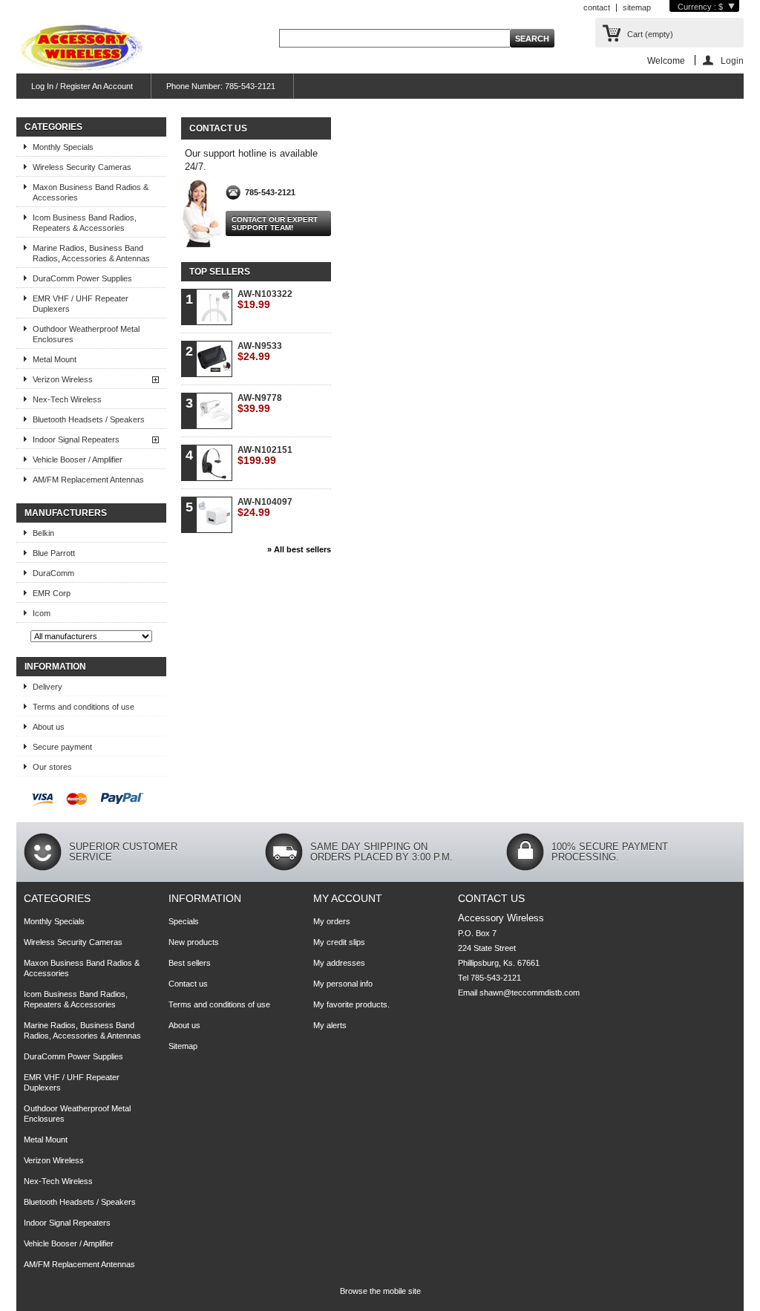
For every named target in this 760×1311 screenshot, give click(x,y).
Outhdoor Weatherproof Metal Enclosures (86, 334)
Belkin (43, 533)
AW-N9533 (260, 351)
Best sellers (189, 962)
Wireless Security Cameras (82, 167)
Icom (41, 613)
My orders (331, 921)
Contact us (188, 983)
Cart (650, 34)
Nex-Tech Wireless (67, 399)
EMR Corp (52, 593)
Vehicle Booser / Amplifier (77, 459)
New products (193, 942)
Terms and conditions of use (83, 706)
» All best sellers (299, 549)
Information (55, 666)
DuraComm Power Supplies (82, 278)
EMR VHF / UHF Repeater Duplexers (80, 303)
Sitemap (182, 1046)
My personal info (343, 983)
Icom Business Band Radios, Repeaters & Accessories (85, 222)
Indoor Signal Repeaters (76, 439)
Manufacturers (65, 513)
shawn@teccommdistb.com (529, 992)
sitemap (637, 7)
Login (732, 60)
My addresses (339, 962)
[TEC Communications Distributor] (79, 48)
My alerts (330, 1025)
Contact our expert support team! (275, 223)
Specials (183, 921)
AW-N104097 (265, 507)
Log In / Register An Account (82, 86)
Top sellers (219, 272)
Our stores (52, 766)
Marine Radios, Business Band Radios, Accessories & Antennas (91, 253)
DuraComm (53, 573)
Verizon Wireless (63, 379)
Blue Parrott (54, 553)
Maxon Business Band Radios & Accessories (90, 192)
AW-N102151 (265, 455)
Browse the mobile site (380, 1291)
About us (49, 726)
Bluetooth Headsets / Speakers (89, 419)
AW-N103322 (265, 299)
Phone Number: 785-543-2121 (220, 86)
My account (347, 898)
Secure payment (62, 746)
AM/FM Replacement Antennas (88, 479)
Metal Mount (54, 359)
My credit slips (339, 942)
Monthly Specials (63, 147)
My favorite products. (351, 1004)
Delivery (47, 686)
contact (596, 7)
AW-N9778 (260, 403)
